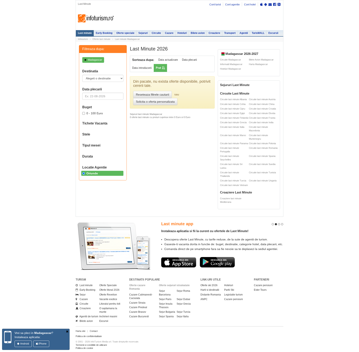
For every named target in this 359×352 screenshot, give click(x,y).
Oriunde (92, 173)
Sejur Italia (183, 316)
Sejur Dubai (183, 299)
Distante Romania (210, 294)
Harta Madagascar (258, 64)
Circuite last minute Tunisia (262, 172)
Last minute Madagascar (127, 39)
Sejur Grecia (184, 303)
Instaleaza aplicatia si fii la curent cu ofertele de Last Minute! (204, 231)
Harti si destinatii (209, 289)
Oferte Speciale (108, 285)
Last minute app (177, 224)
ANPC (204, 299)
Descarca (178, 262)
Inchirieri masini (108, 316)
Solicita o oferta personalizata (155, 101)
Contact (94, 331)
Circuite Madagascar (230, 59)
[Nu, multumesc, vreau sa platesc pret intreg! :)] (67, 331)
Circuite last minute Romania (263, 148)
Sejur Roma (183, 290)
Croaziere (214, 33)
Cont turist (215, 4)
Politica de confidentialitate (89, 336)
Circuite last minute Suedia (262, 164)
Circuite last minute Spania (262, 156)
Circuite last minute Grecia (233, 122)
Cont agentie (232, 4)
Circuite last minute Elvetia (262, 113)
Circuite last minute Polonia (262, 143)
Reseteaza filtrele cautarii (152, 94)
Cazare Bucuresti (139, 316)
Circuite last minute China (261, 104)
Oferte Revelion (108, 294)
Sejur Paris (165, 299)
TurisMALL (258, 33)
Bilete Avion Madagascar (261, 59)
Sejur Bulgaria (167, 311)
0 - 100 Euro (94, 113)
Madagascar (94, 59)
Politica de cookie (84, 348)
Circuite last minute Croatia (262, 108)
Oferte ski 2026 (209, 285)
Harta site (80, 331)
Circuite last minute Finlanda (234, 118)
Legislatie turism (233, 294)
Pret (158, 67)
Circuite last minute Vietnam (234, 185)
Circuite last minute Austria (262, 99)
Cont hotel (250, 4)
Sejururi (143, 33)
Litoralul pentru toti (109, 303)
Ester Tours (260, 289)
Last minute (85, 33)
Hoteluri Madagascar (230, 69)
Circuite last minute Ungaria (263, 180)
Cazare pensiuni (233, 299)
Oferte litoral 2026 (109, 289)
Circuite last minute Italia (232, 127)
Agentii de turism (88, 316)
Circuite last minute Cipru (232, 108)
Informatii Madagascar (231, 64)
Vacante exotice (108, 299)
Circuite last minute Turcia (233, 180)
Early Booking (104, 33)
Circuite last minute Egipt (232, 113)
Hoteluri (182, 33)
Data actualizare (168, 59)
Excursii (273, 33)
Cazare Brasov (137, 311)
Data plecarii (189, 59)
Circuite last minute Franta (262, 118)
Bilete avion (198, 33)
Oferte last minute (101, 39)
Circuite (156, 33)
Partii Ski (229, 289)
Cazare (169, 33)
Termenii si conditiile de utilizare (91, 345)
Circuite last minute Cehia (233, 104)
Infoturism (96, 18)
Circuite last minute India (261, 122)
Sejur (82, 294)
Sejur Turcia (183, 311)
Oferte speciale (125, 33)
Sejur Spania (166, 316)
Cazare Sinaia (137, 302)
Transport (230, 33)
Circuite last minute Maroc (233, 135)
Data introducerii (142, 67)
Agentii (244, 33)
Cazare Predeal (138, 307)
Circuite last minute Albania (233, 99)
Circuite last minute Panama (234, 143)
